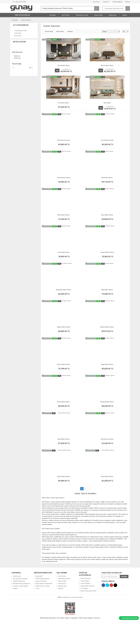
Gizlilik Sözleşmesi (19, 581)
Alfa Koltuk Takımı (107, 289)
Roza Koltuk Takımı (63, 402)
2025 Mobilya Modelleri (48, 618)
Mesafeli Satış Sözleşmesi (21, 583)
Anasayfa (52, 15)
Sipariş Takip (98, 15)
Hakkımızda (112, 15)
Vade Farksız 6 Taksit (42, 586)
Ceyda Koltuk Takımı (107, 252)
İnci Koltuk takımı (63, 103)
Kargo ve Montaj (41, 581)
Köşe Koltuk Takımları (88, 586)
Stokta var (17, 56)
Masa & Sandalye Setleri (88, 591)
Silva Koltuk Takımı (63, 215)
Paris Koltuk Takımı (107, 476)
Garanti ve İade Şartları (20, 586)
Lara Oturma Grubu (107, 140)
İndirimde (70, 31)
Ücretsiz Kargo (49, 31)
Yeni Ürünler (66, 15)
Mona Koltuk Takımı (107, 65)
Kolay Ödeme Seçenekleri (44, 583)
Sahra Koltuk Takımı (63, 476)
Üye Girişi (96, 2)
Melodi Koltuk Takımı (107, 327)
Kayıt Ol (105, 2)
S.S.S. (38, 588)
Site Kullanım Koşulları (20, 578)
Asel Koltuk (107, 103)
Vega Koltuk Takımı (107, 364)
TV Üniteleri (84, 588)
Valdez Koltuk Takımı (63, 327)
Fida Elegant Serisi (20, 30)
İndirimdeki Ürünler (82, 15)
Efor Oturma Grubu (63, 140)
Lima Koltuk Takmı (63, 252)
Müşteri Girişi (62, 586)
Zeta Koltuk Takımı (63, 439)
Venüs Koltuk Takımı (63, 364)
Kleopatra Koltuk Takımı (63, 289)
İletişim (127, 2)
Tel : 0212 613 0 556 (19, 2)
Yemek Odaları (85, 583)
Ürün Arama (62, 583)
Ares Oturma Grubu (63, 177)
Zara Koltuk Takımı (63, 65)
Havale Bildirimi (117, 2)
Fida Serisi (17, 33)
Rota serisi (17, 35)
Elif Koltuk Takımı (107, 177)
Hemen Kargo (60, 31)
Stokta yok (17, 58)
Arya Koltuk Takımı (107, 215)
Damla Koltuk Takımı (107, 402)
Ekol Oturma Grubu (107, 439)
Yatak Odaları (85, 581)
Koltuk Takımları (26, 20)
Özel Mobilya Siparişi (42, 578)
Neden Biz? (39, 576)
